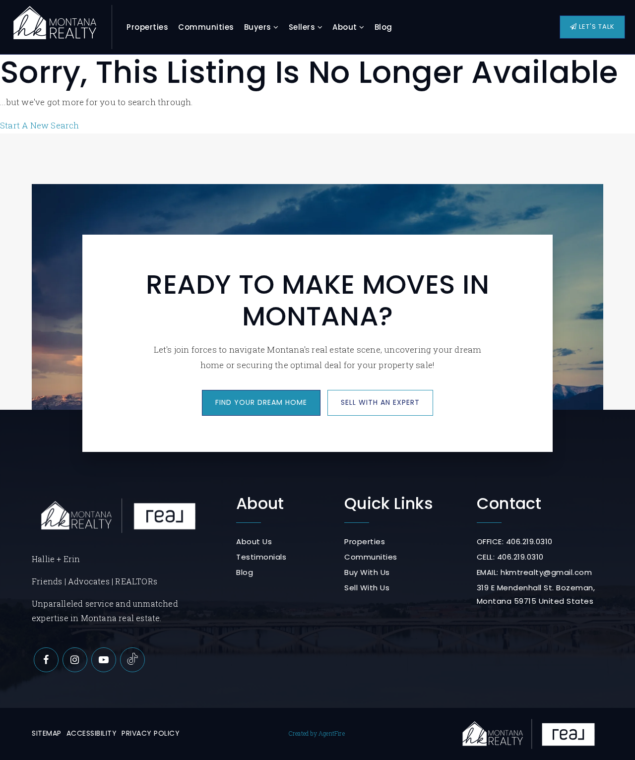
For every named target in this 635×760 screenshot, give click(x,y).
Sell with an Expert (380, 402)
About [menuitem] (345, 27)
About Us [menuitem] (254, 541)
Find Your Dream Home (261, 402)
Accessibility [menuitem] (91, 733)
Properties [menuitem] (147, 27)
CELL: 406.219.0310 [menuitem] (510, 557)
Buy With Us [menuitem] (367, 572)
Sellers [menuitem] (303, 27)
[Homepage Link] (54, 26)
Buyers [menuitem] (259, 27)
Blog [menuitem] (383, 27)
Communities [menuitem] (206, 27)
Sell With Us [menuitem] (366, 587)
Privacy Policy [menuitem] (151, 733)
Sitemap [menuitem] (47, 733)
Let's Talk (596, 26)
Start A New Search (39, 125)
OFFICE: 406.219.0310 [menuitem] (515, 541)
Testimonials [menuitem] (261, 557)
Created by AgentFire (317, 733)
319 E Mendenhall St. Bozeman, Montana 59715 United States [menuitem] (536, 594)
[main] (317, 66)
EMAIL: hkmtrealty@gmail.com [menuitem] (534, 572)
